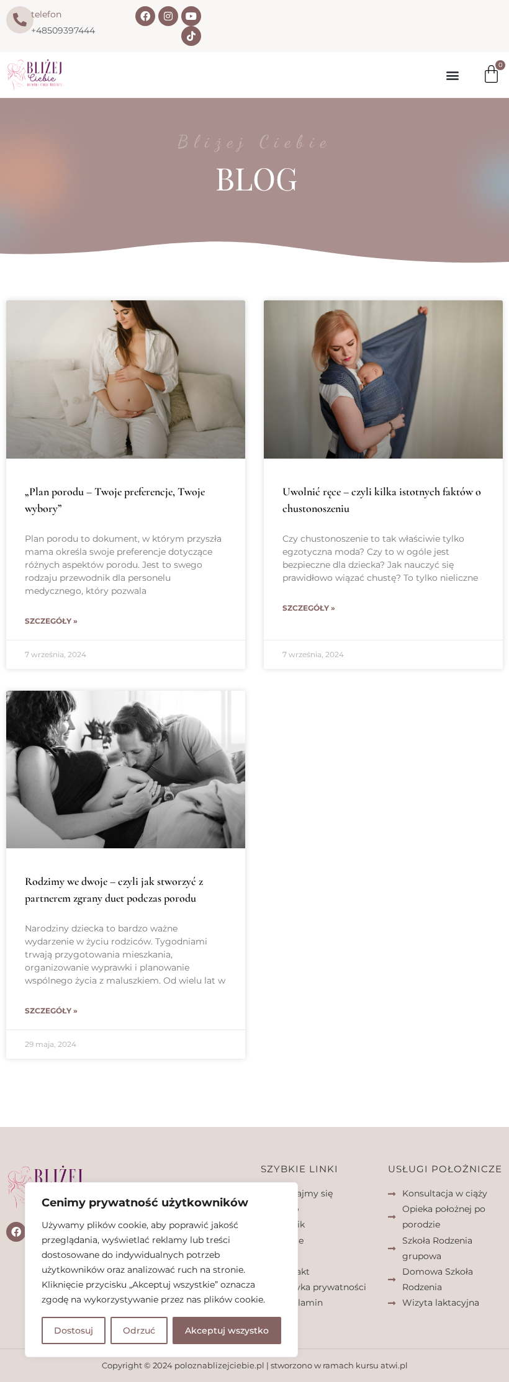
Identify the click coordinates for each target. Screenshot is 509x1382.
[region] (161, 1269)
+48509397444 (63, 30)
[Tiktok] (191, 36)
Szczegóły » (51, 621)
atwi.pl (394, 1365)
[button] (452, 75)
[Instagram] (168, 16)
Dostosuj (73, 1330)
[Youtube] (191, 16)
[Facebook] (145, 16)
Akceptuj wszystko (227, 1330)
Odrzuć (139, 1330)
